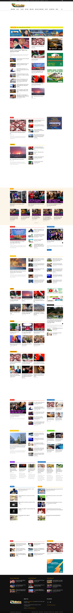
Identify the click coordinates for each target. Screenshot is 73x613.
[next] (61, 27)
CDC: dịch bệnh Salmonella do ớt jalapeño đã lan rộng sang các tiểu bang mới (59, 470)
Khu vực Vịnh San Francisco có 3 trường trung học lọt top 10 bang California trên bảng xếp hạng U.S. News (18, 447)
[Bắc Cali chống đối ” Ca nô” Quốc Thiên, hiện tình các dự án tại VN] (49, 581)
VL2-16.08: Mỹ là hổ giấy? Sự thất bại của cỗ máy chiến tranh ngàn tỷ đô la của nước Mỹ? (14, 218)
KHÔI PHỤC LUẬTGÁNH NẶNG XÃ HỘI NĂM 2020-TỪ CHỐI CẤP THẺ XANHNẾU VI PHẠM (39, 549)
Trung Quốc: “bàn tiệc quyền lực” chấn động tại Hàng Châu (27, 313)
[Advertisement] (36, 18)
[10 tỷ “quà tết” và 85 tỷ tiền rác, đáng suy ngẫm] (27, 339)
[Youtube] (62, 0)
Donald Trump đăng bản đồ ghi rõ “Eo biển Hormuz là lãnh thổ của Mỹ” (21, 590)
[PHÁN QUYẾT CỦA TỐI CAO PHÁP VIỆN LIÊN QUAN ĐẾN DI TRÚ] (30, 555)
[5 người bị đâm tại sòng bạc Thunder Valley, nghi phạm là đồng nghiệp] (30, 276)
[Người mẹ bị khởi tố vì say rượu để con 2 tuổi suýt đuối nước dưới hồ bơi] (59, 446)
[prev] (60, 27)
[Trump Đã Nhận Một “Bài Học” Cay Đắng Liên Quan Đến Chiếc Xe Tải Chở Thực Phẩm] (30, 408)
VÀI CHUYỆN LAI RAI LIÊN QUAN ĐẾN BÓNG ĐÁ (53, 515)
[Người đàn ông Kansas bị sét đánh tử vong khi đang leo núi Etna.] (22, 466)
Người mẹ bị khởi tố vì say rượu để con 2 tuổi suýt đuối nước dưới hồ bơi (59, 450)
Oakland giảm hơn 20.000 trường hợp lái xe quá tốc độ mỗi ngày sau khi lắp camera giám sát (39, 281)
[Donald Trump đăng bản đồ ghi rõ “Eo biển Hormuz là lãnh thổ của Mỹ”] (13, 65)
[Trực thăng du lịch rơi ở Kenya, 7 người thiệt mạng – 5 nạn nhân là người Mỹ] (39, 307)
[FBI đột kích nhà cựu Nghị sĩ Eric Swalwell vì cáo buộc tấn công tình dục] (39, 369)
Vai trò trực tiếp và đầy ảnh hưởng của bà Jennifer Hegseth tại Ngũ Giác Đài (39, 130)
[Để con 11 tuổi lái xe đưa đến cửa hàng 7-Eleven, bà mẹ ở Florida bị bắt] (59, 435)
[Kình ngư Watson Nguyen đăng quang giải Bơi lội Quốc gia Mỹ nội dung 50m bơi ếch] (41, 491)
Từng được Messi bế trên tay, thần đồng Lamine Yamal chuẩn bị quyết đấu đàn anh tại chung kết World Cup (54, 509)
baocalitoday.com (30, 601)
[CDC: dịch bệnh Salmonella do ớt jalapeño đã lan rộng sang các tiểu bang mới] (49, 329)
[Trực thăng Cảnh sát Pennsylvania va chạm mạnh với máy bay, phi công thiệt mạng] (55, 313)
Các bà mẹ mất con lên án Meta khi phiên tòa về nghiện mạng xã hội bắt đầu (39, 454)
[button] (62, 9)
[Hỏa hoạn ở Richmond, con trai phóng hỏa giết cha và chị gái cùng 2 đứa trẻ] (49, 281)
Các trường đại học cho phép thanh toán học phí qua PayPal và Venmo (58, 409)
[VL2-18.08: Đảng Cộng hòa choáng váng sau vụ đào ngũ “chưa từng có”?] (18, 407)
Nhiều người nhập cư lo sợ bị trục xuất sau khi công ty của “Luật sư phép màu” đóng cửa (39, 259)
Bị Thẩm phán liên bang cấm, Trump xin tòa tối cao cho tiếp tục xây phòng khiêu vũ (23, 75)
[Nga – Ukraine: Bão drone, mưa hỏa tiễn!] (38, 91)
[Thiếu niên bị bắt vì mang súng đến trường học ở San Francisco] (49, 276)
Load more (36, 222)
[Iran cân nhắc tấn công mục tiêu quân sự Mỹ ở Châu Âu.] (13, 60)
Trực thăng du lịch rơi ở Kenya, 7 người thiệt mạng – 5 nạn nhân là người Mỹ (39, 313)
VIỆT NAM (12, 321)
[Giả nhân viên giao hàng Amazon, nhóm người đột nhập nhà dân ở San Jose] (30, 265)
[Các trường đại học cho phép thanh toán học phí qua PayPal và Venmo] (49, 334)
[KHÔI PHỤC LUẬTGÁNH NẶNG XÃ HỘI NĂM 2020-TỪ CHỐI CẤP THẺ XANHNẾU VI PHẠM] (30, 550)
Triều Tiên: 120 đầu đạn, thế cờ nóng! (23, 27)
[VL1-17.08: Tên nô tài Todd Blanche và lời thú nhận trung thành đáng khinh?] (55, 197)
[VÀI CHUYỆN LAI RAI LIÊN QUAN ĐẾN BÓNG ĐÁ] (41, 517)
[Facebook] (61, 0)
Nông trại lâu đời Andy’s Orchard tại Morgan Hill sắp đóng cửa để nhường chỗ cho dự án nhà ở (50, 470)
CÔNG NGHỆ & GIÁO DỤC (14, 430)
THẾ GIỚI (12, 288)
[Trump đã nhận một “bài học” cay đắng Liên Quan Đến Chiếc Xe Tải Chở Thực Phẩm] (13, 70)
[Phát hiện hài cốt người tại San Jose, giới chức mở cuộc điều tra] (49, 265)
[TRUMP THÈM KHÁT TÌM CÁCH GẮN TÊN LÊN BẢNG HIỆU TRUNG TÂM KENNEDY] (13, 86)
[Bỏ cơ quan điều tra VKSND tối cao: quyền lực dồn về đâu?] (27, 327)
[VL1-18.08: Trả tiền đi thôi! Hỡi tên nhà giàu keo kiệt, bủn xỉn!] (30, 403)
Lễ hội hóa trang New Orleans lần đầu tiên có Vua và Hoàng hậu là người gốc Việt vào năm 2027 (41, 470)
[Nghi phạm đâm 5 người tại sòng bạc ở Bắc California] (30, 270)
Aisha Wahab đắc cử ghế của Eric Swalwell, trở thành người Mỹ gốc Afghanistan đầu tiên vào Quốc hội (27, 376)
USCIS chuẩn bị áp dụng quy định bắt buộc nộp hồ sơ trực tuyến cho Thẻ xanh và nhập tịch (21, 544)
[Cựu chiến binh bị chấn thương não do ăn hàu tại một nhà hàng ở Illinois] (31, 466)
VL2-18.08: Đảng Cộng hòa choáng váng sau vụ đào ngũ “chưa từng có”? (57, 586)
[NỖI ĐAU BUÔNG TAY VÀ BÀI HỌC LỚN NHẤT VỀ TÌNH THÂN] (14, 504)
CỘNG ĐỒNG (12, 226)
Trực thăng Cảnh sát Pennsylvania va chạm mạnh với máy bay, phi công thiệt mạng (54, 321)
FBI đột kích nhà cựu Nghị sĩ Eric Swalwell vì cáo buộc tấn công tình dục (39, 375)
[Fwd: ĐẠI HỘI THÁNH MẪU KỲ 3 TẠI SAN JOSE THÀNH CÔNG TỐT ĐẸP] (38, 66)
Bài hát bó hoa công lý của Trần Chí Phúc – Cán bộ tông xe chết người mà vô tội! (39, 230)
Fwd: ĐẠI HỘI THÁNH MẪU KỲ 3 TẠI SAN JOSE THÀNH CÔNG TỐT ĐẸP (39, 590)
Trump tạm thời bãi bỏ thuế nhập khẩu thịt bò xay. (50, 408)
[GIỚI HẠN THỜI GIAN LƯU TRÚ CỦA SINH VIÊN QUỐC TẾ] (30, 545)
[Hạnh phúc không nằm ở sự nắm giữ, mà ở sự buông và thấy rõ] (14, 498)
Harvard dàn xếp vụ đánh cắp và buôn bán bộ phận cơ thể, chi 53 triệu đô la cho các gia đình (39, 449)
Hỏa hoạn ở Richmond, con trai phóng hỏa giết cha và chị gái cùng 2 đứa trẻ (57, 281)
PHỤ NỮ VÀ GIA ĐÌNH (51, 430)
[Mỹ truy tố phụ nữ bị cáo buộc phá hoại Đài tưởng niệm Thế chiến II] (50, 446)
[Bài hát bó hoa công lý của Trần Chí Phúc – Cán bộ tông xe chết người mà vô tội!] (30, 230)
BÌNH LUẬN (12, 399)
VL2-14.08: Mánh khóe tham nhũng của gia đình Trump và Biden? (36, 217)
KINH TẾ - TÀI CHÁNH (51, 399)
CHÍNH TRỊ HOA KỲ (13, 351)
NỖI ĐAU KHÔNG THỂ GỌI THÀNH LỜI (24, 515)
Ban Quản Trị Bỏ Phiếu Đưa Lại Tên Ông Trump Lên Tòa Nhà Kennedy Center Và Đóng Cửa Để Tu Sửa (22, 80)
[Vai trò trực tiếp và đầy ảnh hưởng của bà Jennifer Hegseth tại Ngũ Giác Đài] (30, 130)
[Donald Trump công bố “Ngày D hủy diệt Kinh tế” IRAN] (19, 43)
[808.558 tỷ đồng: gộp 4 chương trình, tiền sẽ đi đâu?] (39, 339)
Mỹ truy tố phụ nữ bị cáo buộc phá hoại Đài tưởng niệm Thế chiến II (50, 450)
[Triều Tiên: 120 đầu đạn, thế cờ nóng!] (30, 153)
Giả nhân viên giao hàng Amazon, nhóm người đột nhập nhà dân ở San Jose (39, 264)
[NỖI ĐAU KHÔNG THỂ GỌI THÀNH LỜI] (14, 517)
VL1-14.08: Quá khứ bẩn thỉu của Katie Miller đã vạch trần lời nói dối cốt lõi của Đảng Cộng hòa (47, 218)
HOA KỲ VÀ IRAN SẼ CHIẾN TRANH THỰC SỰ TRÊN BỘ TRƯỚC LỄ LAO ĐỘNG (22, 90)
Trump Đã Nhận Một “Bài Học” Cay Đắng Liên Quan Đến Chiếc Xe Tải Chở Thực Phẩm (39, 408)
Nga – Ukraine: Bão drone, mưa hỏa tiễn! (17, 159)
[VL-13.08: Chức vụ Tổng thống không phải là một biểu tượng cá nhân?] (58, 212)
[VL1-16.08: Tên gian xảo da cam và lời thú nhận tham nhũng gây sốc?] (25, 212)
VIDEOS (12, 188)
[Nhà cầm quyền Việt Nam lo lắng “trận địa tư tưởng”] (39, 327)
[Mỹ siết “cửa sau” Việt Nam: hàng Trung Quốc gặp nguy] (15, 339)
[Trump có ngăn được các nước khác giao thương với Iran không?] (38, 79)
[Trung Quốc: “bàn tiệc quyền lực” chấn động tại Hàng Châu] (30, 158)
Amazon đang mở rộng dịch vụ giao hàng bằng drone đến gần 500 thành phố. (50, 419)
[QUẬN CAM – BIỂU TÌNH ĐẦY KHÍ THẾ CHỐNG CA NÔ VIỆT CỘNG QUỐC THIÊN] (55, 234)
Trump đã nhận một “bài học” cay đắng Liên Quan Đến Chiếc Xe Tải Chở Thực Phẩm (23, 69)
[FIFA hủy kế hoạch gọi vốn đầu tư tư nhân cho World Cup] (41, 498)
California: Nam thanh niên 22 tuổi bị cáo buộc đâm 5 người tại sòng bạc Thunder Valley (57, 259)
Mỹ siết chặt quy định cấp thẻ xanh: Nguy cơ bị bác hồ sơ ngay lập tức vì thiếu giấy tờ (20, 549)
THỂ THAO (40, 486)
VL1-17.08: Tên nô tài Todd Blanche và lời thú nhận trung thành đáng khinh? (54, 205)
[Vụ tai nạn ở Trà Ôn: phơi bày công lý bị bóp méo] (30, 162)
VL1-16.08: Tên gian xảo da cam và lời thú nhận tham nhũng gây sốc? (25, 217)
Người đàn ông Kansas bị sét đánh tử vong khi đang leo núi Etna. (22, 469)
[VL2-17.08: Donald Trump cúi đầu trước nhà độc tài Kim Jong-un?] (36, 197)
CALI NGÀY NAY (13, 256)
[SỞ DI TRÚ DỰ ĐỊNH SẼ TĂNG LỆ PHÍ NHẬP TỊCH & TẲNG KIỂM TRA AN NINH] (12, 555)
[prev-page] (10, 140)
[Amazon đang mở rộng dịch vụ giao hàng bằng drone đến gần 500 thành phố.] (50, 414)
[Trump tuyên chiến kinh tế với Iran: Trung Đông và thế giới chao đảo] (30, 148)
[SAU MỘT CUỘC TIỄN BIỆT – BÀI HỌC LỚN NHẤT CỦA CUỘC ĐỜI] (14, 511)
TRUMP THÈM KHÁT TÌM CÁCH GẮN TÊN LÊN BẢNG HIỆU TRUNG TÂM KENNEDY (22, 85)
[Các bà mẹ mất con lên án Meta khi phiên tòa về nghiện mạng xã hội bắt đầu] (30, 454)
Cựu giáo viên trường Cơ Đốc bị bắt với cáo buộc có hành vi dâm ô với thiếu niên (39, 434)
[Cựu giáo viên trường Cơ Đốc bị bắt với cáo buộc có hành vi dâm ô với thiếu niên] (30, 434)
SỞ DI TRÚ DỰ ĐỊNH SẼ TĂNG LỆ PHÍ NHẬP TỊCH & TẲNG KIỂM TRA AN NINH (21, 554)
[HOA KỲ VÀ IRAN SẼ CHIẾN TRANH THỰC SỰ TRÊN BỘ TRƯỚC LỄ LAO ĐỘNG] (13, 91)
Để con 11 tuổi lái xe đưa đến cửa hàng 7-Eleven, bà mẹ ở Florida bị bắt (59, 439)
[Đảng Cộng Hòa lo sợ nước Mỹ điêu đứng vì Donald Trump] (18, 197)
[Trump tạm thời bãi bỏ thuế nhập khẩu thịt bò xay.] (38, 41)
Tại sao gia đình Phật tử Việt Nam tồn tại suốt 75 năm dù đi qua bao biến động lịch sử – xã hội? (39, 235)
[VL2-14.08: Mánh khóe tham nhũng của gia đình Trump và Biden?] (36, 212)
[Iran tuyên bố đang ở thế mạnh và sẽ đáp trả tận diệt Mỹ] (38, 54)
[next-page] (12, 140)
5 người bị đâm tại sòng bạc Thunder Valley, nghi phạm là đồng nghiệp (38, 276)
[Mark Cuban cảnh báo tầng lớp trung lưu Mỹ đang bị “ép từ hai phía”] (59, 414)
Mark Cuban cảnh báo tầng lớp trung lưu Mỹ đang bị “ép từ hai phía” (58, 419)
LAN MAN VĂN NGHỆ (51, 226)
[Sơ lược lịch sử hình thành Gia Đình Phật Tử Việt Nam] (30, 240)
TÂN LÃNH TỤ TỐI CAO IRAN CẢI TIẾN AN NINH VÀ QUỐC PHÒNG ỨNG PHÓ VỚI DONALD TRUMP (23, 96)
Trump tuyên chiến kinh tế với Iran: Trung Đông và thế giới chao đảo (39, 148)
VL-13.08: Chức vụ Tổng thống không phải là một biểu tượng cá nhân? (58, 217)
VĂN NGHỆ (12, 486)
